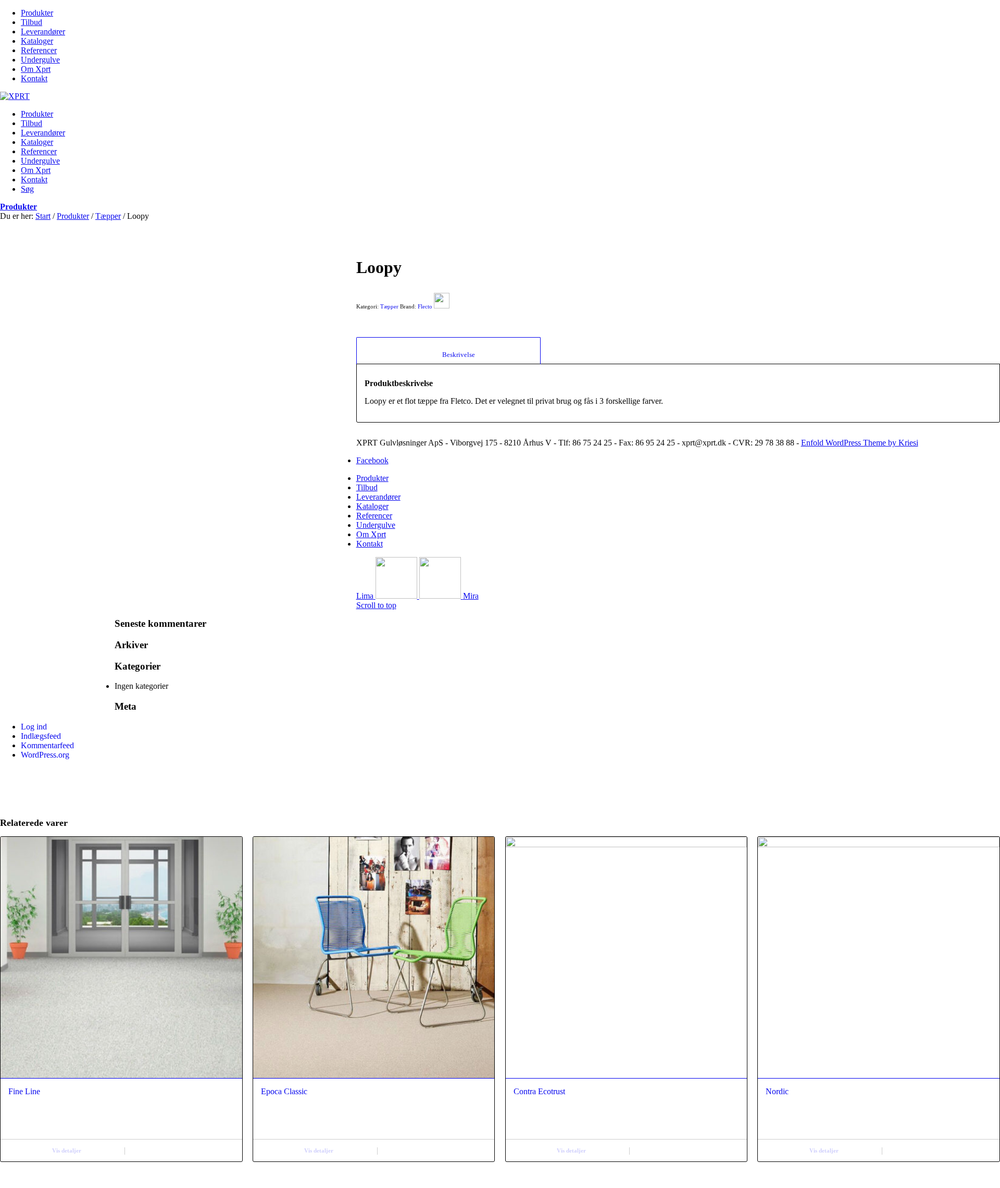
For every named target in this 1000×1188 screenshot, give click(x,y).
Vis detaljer (66, 1150)
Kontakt (34, 78)
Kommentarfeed (47, 745)
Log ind (34, 726)
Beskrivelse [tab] (448, 354)
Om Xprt (36, 69)
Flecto (425, 306)
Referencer (39, 50)
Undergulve (40, 59)
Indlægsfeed (41, 736)
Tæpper (108, 216)
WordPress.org (45, 754)
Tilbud (31, 22)
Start (43, 216)
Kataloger (37, 40)
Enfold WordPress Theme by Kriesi (859, 442)
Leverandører (43, 31)
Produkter (37, 12)
